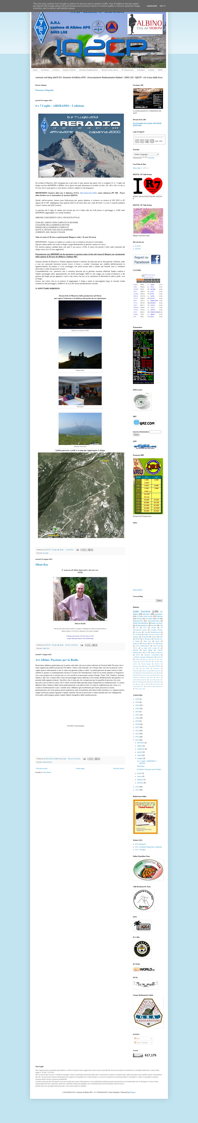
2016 (137, 731)
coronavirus (153, 679)
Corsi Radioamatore (142, 646)
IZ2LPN (137, 249)
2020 (137, 718)
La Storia (55, 70)
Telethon (157, 675)
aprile (139, 773)
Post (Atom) (47, 772)
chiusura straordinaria (151, 655)
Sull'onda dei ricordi (146, 675)
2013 (137, 740)
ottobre (140, 746)
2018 (137, 724)
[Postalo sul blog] (84, 549)
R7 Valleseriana (128, 70)
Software (136, 637)
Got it (163, 6)
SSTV (138, 655)
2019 (137, 721)
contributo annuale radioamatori (143, 657)
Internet (139, 619)
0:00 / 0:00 (158, 141)
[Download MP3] (147, 141)
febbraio (140, 780)
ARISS (138, 659)
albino (158, 677)
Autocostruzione (153, 621)
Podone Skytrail (146, 670)
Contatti (151, 70)
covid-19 (160, 657)
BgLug (160, 643)
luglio (139, 755)
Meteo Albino (138, 590)
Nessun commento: (71, 645)
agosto (140, 752)
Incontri (154, 625)
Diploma (159, 616)
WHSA (137, 639)
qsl (149, 684)
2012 (137, 787)
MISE (147, 668)
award (157, 641)
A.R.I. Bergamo (140, 844)
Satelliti (135, 675)
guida (145, 682)
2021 (137, 715)
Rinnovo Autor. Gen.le (110, 70)
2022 (137, 712)
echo (161, 679)
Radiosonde (152, 673)
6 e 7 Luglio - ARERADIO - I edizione (59, 105)
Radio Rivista (142, 673)
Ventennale (145, 637)
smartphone (159, 686)
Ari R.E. (153, 643)
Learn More (152, 6)
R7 (146, 652)
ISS (140, 668)
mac (139, 684)
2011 (137, 790)
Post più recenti (41, 768)
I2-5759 (138, 246)
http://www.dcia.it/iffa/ (88, 193)
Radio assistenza (157, 652)
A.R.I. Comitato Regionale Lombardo (148, 847)
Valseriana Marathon (139, 677)
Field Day (156, 646)
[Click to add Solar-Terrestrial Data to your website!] (143, 383)
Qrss (134, 673)
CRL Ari (153, 659)
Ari (137, 627)
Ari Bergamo (147, 639)
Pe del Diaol (137, 634)
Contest (154, 637)
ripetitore (149, 686)
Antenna (144, 643)
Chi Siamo (45, 70)
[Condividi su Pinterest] (92, 549)
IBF (134, 668)
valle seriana (139, 688)
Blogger (132, 1092)
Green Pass (148, 666)
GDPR (160, 70)
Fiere (145, 627)
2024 (137, 705)
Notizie (153, 627)
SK (160, 673)
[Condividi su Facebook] (89, 549)
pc (144, 684)
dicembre (141, 743)
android (135, 679)
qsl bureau (156, 684)
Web (151, 677)
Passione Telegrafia (44, 90)
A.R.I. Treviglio (140, 850)
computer (143, 679)
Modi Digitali (147, 650)
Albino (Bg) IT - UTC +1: (141, 168)
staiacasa (136, 643)
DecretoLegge (146, 664)
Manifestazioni (155, 632)
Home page (80, 768)
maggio (140, 758)
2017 (137, 727)
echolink (137, 682)
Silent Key (41, 564)
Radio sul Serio (157, 623)
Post (138, 1039)
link (134, 684)
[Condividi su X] (87, 549)
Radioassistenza (142, 625)
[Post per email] (77, 549)
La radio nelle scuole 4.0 (150, 648)
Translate (150, 158)
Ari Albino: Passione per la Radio (56, 659)
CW (161, 625)
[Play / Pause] (142, 141)
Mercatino (157, 668)
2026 (137, 699)
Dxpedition (159, 614)
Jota (146, 632)
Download (141, 70)
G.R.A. (135, 648)
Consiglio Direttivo (156, 630)
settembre (141, 749)
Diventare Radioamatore (88, 70)
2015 (137, 734)
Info (157, 619)
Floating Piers (137, 666)
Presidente (157, 670)
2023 (137, 709)
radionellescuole (138, 686)
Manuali (135, 650)
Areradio (45, 553)
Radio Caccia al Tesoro (152, 634)
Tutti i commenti (142, 1043)
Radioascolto (138, 621)
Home (35, 70)
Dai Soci (146, 614)
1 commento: (69, 549)
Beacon (145, 659)
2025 (137, 702)
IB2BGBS (157, 666)
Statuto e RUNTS (69, 70)
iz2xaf (158, 682)
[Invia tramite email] (81, 549)
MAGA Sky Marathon (140, 623)
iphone (152, 682)
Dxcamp (138, 632)
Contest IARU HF (145, 661)
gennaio (140, 783)
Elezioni (157, 664)
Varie (161, 637)
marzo (139, 776)
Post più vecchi (118, 768)
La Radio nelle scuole (144, 616)
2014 (137, 737)
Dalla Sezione (47, 762)
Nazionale (136, 670)
